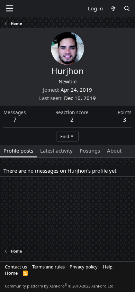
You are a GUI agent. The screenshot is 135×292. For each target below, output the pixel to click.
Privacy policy (84, 267)
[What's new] (113, 8)
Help (107, 267)
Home (11, 273)
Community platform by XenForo (60, 286)
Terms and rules (48, 267)
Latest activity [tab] (56, 150)
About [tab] (114, 150)
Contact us (16, 267)
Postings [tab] (90, 150)
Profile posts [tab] (18, 150)
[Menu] (9, 8)
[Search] (127, 8)
